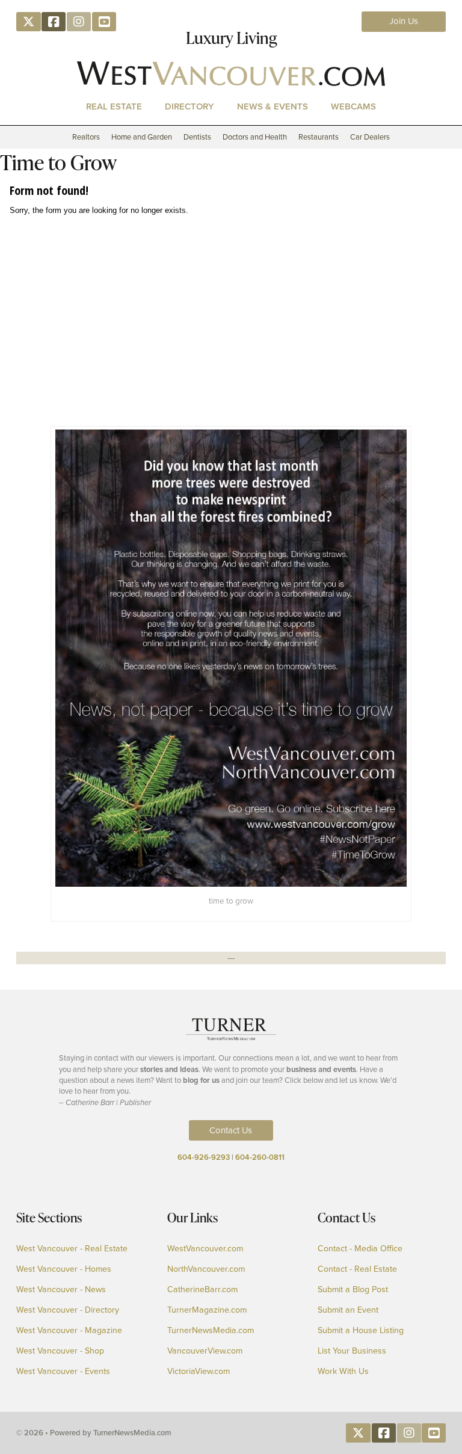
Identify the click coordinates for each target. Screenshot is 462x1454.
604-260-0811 (260, 1157)
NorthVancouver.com (206, 1269)
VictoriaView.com (198, 1372)
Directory (189, 106)
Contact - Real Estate (357, 1269)
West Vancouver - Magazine (69, 1331)
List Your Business (352, 1351)
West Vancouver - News (61, 1290)
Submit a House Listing (361, 1331)
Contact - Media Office (360, 1249)
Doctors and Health (255, 137)
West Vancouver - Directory (67, 1310)
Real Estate (114, 106)
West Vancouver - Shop (60, 1351)
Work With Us (343, 1372)
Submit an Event (348, 1310)
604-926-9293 (203, 1157)
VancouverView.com (204, 1351)
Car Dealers (370, 137)
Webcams (353, 106)
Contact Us (230, 1130)
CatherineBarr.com (202, 1290)
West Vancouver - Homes (63, 1269)
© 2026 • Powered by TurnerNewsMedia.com (93, 1432)
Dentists (197, 137)
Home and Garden (141, 137)
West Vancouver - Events (63, 1372)
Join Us (403, 21)
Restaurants (318, 137)
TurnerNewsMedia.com (210, 1331)
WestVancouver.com (205, 1249)
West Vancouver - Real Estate (72, 1249)
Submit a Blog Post (353, 1290)
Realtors (86, 137)
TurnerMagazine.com (207, 1310)
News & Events (272, 106)
